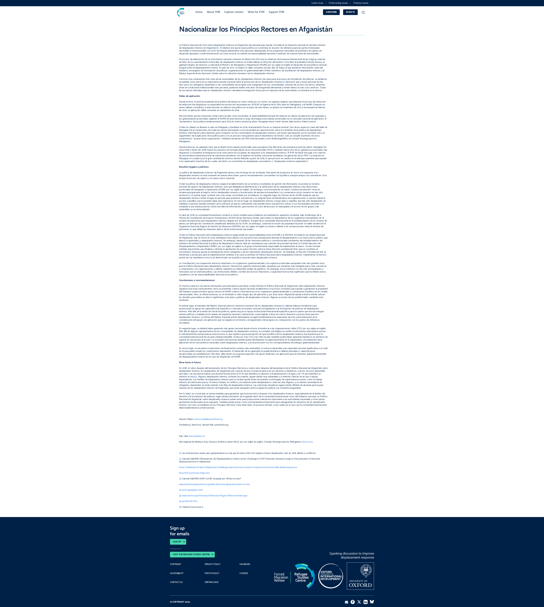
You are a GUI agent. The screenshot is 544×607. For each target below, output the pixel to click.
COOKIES (243, 573)
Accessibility (177, 573)
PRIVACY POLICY (212, 564)
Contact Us (176, 582)
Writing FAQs (211, 582)
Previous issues (360, 3)
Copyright (175, 564)
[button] (363, 13)
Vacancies (244, 564)
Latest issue (317, 3)
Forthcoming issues (338, 3)
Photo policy (212, 573)
